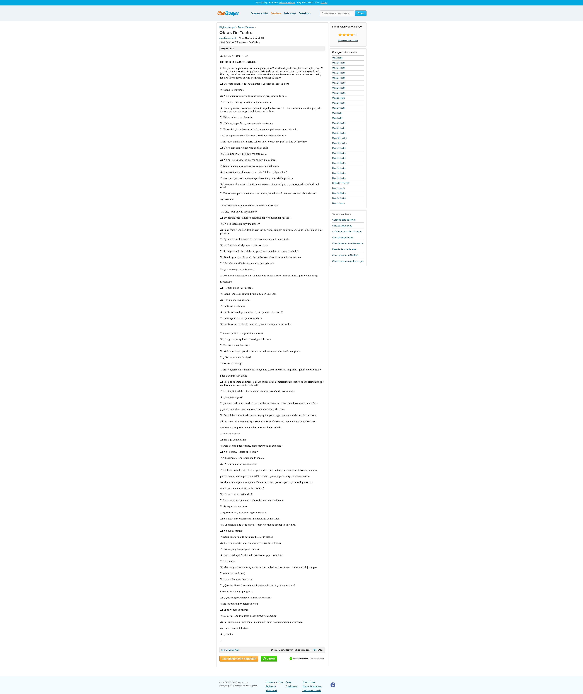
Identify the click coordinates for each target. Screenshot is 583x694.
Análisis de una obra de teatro (346, 231)
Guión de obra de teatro (343, 219)
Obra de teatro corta (342, 225)
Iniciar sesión (290, 13)
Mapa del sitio (308, 682)
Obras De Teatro (339, 138)
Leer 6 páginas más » (230, 650)
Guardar (271, 658)
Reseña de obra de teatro (344, 249)
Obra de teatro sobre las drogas (348, 261)
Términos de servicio (311, 690)
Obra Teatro (337, 58)
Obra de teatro (338, 98)
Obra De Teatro (339, 63)
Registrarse (276, 13)
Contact (323, 2)
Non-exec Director (287, 2)
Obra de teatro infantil (342, 237)
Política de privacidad (311, 686)
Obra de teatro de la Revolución (347, 243)
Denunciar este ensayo (348, 40)
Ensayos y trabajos (259, 13)
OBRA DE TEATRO (340, 183)
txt (314, 649)
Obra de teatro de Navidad (345, 255)
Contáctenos (304, 13)
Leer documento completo (239, 658)
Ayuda (288, 682)
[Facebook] (333, 686)
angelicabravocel (227, 38)
